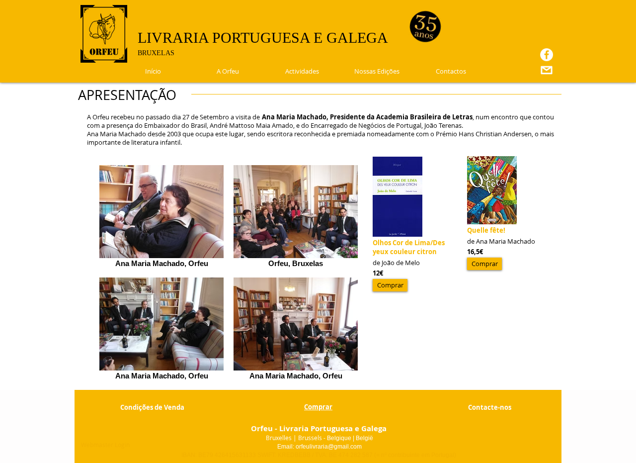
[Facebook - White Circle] (546, 54)
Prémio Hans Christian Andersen (484, 133)
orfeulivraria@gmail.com (329, 446)
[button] (390, 285)
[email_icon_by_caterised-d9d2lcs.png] (546, 70)
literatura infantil (155, 142)
